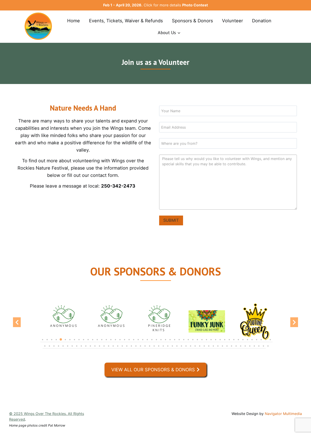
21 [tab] (133, 342)
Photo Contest (195, 5)
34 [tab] (193, 342)
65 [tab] (104, 348)
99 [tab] (259, 348)
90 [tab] (218, 348)
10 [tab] (83, 342)
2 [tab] (47, 342)
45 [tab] (243, 342)
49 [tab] (261, 342)
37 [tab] (206, 342)
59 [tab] (76, 348)
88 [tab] (208, 348)
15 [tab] (106, 342)
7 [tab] (70, 342)
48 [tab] (256, 342)
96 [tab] (245, 348)
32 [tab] (183, 342)
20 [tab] (129, 342)
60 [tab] (81, 348)
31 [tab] (179, 342)
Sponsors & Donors (192, 20)
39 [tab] (215, 342)
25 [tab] (152, 342)
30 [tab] (174, 342)
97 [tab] (249, 348)
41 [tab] (224, 342)
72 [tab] (136, 348)
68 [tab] (117, 348)
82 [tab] (181, 348)
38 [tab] (211, 342)
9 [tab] (79, 342)
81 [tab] (177, 348)
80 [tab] (172, 348)
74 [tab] (145, 348)
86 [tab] (199, 348)
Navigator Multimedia (283, 413)
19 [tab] (124, 342)
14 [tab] (101, 342)
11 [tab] (88, 342)
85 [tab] (195, 348)
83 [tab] (186, 348)
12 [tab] (92, 342)
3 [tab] (51, 342)
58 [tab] (72, 348)
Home (73, 20)
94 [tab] (236, 348)
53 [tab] (49, 348)
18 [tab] (120, 342)
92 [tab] (227, 348)
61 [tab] (86, 348)
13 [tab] (97, 342)
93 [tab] (231, 348)
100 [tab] (263, 348)
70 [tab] (127, 348)
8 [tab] (74, 342)
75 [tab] (149, 348)
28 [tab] (165, 342)
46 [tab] (247, 342)
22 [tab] (138, 342)
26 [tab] (156, 342)
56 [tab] (63, 348)
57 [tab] (67, 348)
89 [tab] (213, 348)
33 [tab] (188, 342)
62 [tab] (90, 348)
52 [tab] (45, 348)
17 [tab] (115, 342)
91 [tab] (222, 348)
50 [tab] (265, 342)
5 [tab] (61, 342)
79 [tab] (168, 348)
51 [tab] (270, 342)
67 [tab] (113, 348)
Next (294, 322)
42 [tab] (229, 342)
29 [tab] (170, 342)
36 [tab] (202, 342)
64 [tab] (99, 348)
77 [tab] (158, 348)
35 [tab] (197, 342)
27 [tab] (161, 342)
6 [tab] (65, 342)
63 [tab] (95, 348)
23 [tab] (142, 342)
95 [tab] (240, 348)
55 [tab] (58, 348)
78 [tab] (163, 348)
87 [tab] (204, 348)
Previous (17, 322)
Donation (261, 20)
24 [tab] (147, 342)
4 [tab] (56, 342)
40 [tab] (220, 342)
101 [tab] (268, 348)
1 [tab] (42, 342)
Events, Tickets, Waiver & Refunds (126, 20)
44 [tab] (238, 342)
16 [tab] (111, 342)
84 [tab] (190, 348)
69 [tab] (122, 348)
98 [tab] (254, 348)
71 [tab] (131, 348)
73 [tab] (140, 348)
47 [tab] (252, 342)
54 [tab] (54, 348)
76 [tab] (154, 348)
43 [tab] (234, 342)
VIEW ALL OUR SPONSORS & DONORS (153, 369)
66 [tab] (108, 348)
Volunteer (232, 20)
